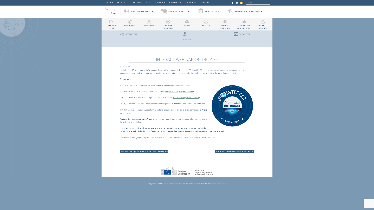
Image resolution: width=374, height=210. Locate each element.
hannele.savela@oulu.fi (181, 119)
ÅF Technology (179, 97)
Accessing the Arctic (141, 11)
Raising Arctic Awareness (247, 11)
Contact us (204, 2)
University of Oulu (169, 85)
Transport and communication (244, 27)
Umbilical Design (172, 91)
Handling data (212, 11)
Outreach (159, 2)
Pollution (206, 25)
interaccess (131, 34)
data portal (245, 34)
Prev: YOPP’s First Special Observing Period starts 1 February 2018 (144, 151)
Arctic (158, 73)
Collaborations (136, 2)
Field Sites (121, 2)
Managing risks (130, 25)
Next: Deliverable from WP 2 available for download (234, 151)
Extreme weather (263, 27)
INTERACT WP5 (183, 85)
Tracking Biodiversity (168, 27)
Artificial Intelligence (225, 27)
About (108, 2)
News (148, 2)
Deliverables (174, 2)
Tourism (186, 25)
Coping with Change (111, 27)
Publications (190, 2)
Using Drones (148, 25)
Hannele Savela (154, 85)
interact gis (187, 41)
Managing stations (178, 11)
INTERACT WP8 (186, 91)
